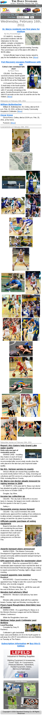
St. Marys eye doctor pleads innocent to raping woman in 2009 (20, 482)
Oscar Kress (6, 115)
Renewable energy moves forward (17, 509)
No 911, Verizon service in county (17, 469)
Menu (39, 6)
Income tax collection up (12, 496)
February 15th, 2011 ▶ (32, 15)
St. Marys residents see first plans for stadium (21, 30)
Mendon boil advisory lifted (14, 592)
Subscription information (13, 643)
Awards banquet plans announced (17, 549)
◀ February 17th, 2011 (10, 15)
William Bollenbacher (11, 104)
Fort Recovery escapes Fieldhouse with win (21, 63)
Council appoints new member (15, 575)
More (36, 57)
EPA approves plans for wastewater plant (20, 561)
